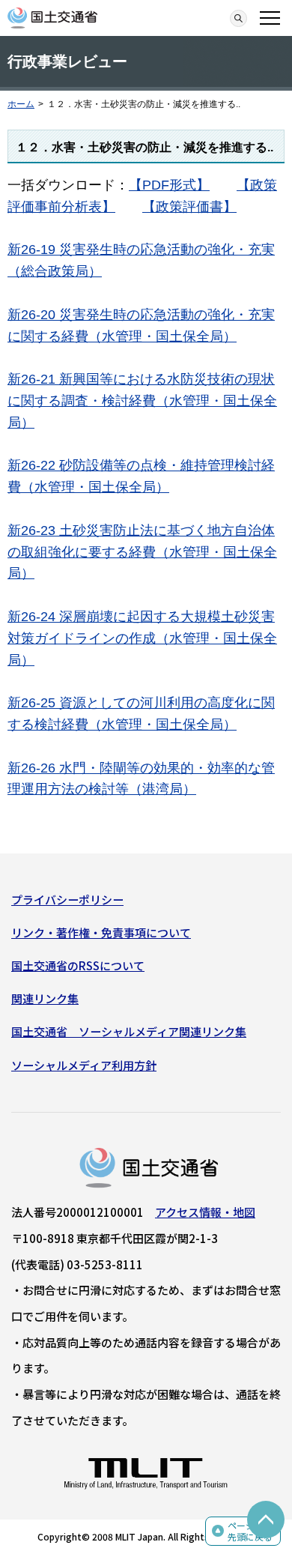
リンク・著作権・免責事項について (101, 932)
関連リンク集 (45, 998)
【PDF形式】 (169, 185)
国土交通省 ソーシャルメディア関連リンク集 (128, 1031)
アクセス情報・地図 (205, 1212)
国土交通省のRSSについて (78, 965)
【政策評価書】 (189, 206)
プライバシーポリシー (67, 899)
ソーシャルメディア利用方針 (83, 1065)
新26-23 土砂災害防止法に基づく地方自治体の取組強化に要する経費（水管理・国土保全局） (142, 552)
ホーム (20, 104)
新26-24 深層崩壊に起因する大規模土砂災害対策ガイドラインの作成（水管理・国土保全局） (142, 638)
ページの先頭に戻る (250, 1531)
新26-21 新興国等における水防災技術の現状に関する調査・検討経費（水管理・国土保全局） (142, 401)
